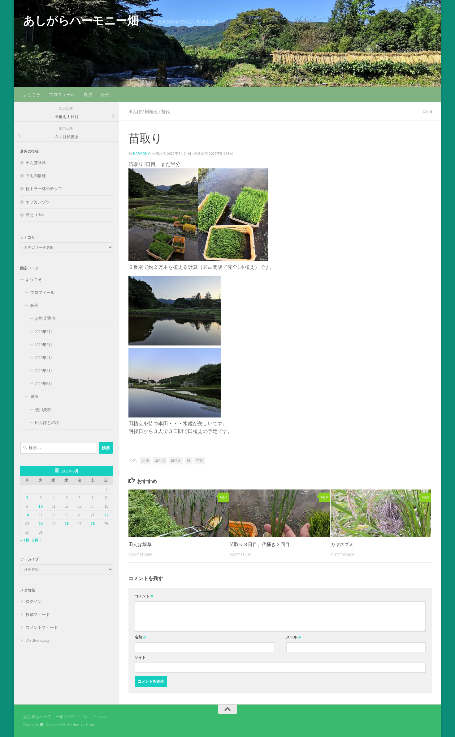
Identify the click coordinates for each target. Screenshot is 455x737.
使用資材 (43, 409)
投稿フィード (38, 614)
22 (106, 515)
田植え (151, 111)
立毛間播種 (36, 175)
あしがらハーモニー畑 (80, 20)
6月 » (36, 540)
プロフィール (62, 94)
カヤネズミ (342, 544)
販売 (105, 94)
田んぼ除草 (140, 544)
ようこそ (31, 94)
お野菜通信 (45, 318)
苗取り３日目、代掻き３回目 (259, 544)
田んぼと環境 (47, 422)
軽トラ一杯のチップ (44, 188)
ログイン (34, 601)
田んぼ (134, 111)
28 (92, 523)
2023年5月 (43, 370)
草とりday (35, 215)
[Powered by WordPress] (42, 724)
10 (40, 506)
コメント (144, 596)
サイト (140, 657)
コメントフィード (42, 627)
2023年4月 (43, 357)
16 (27, 515)
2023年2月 (43, 331)
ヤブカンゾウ (38, 202)
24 (40, 523)
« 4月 (24, 540)
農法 (88, 94)
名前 (140, 637)
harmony (141, 153)
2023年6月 (43, 383)
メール (293, 637)
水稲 (145, 461)
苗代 (165, 111)
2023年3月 (43, 344)
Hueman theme (83, 724)
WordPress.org (37, 640)
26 (66, 523)
